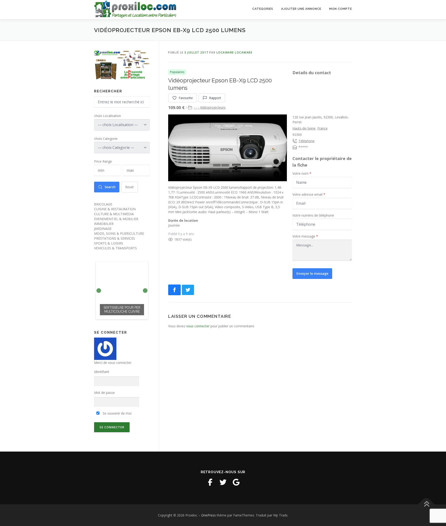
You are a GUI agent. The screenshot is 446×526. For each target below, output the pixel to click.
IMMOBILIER (104, 223)
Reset (129, 187)
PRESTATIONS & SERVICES (114, 238)
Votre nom (301, 173)
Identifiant (101, 371)
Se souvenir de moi (116, 413)
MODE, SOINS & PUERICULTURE (119, 233)
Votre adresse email (308, 194)
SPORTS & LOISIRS (108, 243)
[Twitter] (223, 482)
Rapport (215, 98)
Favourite (186, 98)
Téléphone (306, 141)
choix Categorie (106, 138)
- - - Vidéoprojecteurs (210, 107)
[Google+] (236, 482)
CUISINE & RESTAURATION (115, 209)
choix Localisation (107, 116)
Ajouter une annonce (301, 8)
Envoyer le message (312, 273)
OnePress (208, 515)
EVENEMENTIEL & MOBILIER (116, 219)
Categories (262, 8)
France (322, 128)
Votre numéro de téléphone (313, 215)
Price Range (103, 161)
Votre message (305, 236)
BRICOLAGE (103, 204)
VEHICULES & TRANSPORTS (115, 248)
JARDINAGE (103, 228)
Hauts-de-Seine (303, 128)
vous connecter (198, 326)
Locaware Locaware (234, 52)
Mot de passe (104, 392)
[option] (122, 290)
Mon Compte (340, 8)
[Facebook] (210, 482)
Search (110, 187)
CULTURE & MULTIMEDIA (114, 214)
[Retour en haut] (426, 504)
